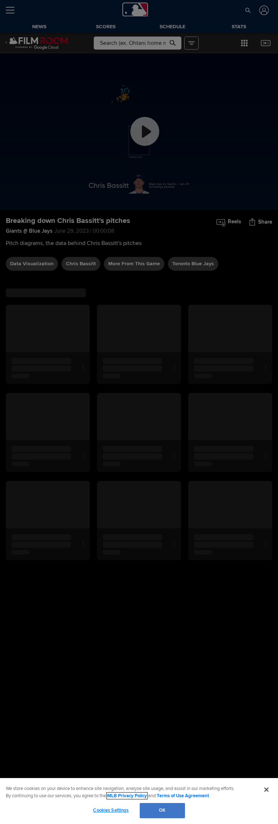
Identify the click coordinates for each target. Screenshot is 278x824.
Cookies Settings (111, 810)
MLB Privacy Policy (127, 796)
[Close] (266, 790)
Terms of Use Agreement (183, 796)
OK (162, 810)
